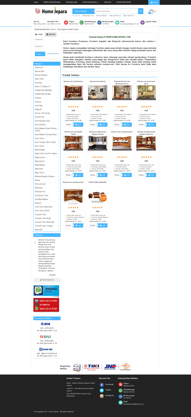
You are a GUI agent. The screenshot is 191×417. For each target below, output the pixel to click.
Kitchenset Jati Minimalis (73, 182)
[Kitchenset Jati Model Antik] (73, 151)
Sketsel (38, 203)
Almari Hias (39, 71)
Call (79, 125)
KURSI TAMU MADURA (97, 182)
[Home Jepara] (52, 13)
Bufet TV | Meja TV (42, 86)
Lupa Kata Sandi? (53, 53)
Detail (68, 125)
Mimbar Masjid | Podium (45, 176)
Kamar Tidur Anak (42, 113)
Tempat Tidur (40, 214)
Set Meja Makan (41, 199)
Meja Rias (39, 169)
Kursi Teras (39, 146)
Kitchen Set (39, 117)
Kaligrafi (38, 109)
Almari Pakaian (41, 75)
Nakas (37, 180)
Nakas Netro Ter (88, 16)
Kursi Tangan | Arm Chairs (45, 142)
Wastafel (38, 230)
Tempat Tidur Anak (43, 218)
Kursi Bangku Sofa (42, 121)
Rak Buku (39, 188)
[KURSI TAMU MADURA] (97, 206)
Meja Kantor (40, 161)
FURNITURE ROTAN (123, 2)
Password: (39, 46)
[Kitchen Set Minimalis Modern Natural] (146, 151)
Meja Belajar (40, 150)
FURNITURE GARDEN (43, 90)
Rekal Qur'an (40, 192)
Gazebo (38, 98)
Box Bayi (38, 83)
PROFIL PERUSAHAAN (52, 2)
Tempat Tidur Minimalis (44, 222)
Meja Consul (40, 157)
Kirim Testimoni (48, 261)
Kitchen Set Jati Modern (73, 81)
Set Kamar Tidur (41, 195)
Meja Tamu (39, 172)
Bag (154, 11)
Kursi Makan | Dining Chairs (46, 134)
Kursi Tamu (39, 138)
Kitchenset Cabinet (97, 81)
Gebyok (38, 102)
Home (36, 2)
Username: (39, 39)
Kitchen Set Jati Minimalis (122, 132)
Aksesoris (39, 67)
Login (155, 2)
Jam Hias (39, 106)
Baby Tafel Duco (115, 16)
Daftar (52, 34)
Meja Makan (40, 165)
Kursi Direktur (40, 125)
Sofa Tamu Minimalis (43, 207)
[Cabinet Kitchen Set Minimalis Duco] (122, 100)
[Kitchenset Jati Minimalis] (73, 206)
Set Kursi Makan (101, 16)
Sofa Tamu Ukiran (42, 211)
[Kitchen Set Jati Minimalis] (122, 151)
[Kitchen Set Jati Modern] (73, 100)
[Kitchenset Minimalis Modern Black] (97, 151)
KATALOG (107, 2)
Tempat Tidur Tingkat (44, 226)
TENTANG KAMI (71, 2)
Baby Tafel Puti (128, 16)
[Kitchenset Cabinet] (97, 100)
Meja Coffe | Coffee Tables (46, 153)
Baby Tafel (39, 79)
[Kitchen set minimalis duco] (146, 100)
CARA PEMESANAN (89, 2)
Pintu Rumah (40, 184)
